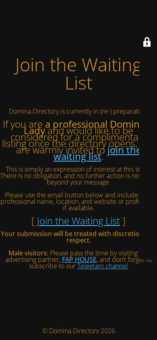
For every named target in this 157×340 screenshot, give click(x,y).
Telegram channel (102, 265)
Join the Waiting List (78, 220)
